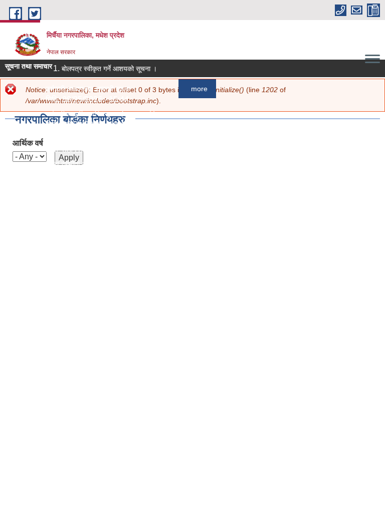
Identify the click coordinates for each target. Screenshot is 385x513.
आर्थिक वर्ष (28, 143)
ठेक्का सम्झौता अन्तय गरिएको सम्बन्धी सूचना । (100, 164)
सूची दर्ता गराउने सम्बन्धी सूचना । (85, 189)
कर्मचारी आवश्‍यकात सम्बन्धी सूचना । (89, 89)
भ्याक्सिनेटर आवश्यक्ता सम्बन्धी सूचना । (93, 139)
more (197, 89)
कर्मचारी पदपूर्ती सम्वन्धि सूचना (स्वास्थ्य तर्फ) (99, 114)
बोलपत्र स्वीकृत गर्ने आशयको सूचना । (107, 69)
